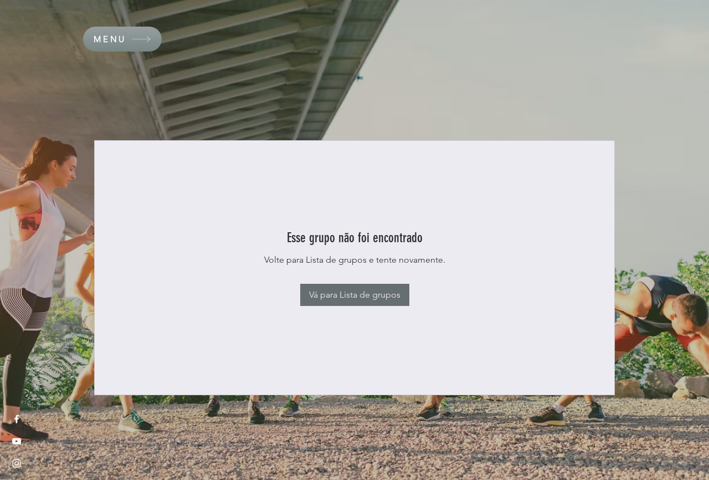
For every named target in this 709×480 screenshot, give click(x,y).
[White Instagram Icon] (16, 463)
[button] (122, 39)
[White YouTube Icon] (16, 441)
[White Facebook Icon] (16, 419)
